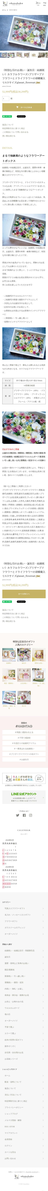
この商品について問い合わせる (15, 132)
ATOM (12, 1127)
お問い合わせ (10, 1158)
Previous (2, 32)
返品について (8, 125)
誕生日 (7, 957)
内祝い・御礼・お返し (14, 989)
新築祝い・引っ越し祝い (15, 976)
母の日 (7, 1014)
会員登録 (8, 1139)
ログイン (8, 1146)
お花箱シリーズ (11, 1059)
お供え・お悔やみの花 (14, 1002)
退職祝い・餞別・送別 (14, 982)
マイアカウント (11, 1133)
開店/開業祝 (9, 970)
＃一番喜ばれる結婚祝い (24, 749)
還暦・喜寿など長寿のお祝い (17, 963)
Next (45, 32)
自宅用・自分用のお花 (14, 1053)
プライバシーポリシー (14, 1107)
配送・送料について (13, 1082)
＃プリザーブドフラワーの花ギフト (24, 754)
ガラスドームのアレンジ (15, 928)
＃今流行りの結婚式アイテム (24, 743)
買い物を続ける (8, 136)
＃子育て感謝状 (24, 738)
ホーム (4, 10)
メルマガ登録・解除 (13, 1120)
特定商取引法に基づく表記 (13, 128)
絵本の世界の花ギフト (14, 1040)
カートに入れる (26, 107)
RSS (6, 1127)
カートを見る (10, 1152)
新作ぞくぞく (10, 1046)
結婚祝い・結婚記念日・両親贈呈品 (19, 951)
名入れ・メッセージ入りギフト (18, 915)
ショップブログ (11, 1114)
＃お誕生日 (24, 760)
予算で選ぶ (9, 1027)
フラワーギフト (13, 10)
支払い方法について (13, 1095)
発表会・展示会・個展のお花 (17, 995)
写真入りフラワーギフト (15, 908)
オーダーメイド (11, 934)
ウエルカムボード (12, 1008)
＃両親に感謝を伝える (24, 732)
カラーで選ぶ (10, 1033)
